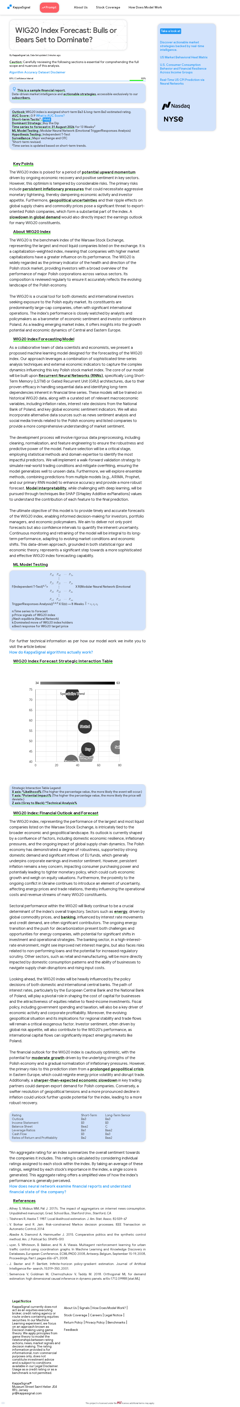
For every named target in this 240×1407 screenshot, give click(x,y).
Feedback (71, 1330)
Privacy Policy (95, 1322)
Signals (84, 1308)
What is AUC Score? (50, 116)
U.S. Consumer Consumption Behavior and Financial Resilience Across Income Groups (183, 68)
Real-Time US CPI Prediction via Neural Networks (182, 82)
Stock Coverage (108, 7)
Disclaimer (58, 72)
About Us (81, 7)
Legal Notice (113, 1315)
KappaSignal (21, 7)
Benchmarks (116, 1322)
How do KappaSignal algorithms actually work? (51, 652)
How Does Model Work (145, 7)
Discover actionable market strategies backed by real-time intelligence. (182, 46)
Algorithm (16, 72)
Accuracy (31, 72)
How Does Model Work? (109, 1308)
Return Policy (73, 1322)
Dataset (44, 72)
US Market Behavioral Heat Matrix (183, 57)
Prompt (51, 7)
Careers (96, 1315)
